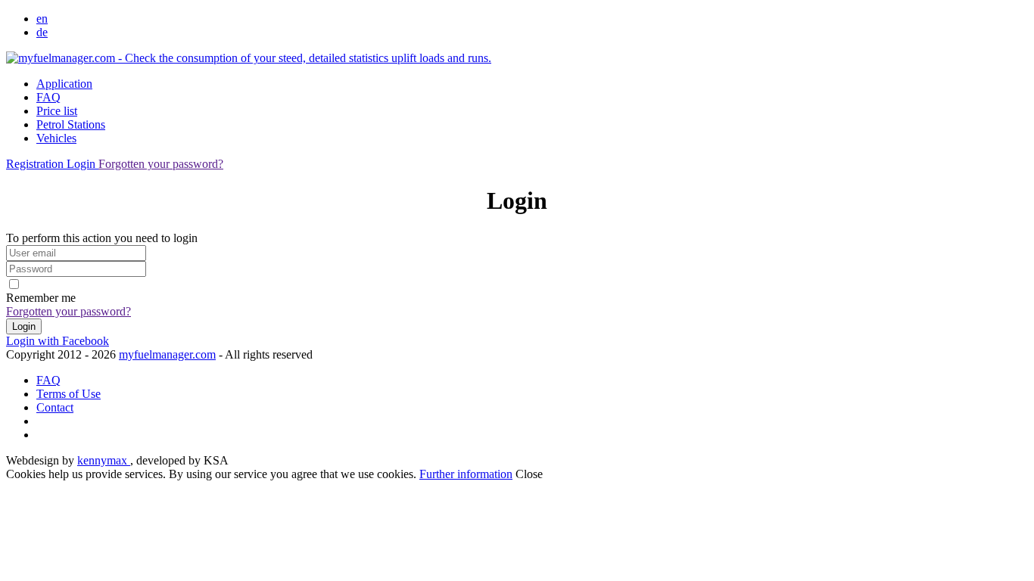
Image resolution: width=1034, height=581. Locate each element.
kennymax (103, 460)
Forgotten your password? (160, 163)
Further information (465, 474)
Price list (56, 110)
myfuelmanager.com (167, 354)
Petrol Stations (70, 124)
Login (82, 163)
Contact (54, 407)
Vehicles (56, 138)
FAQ (48, 97)
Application (64, 83)
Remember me (41, 297)
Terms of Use (68, 393)
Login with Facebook (57, 340)
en (42, 18)
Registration (36, 163)
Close (529, 474)
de (42, 32)
